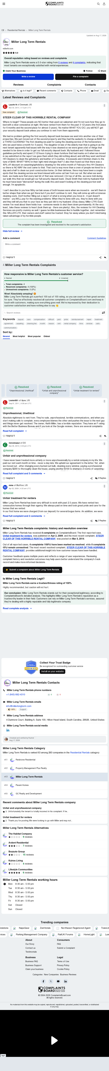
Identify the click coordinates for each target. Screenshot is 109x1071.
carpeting (19, 323)
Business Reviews (68, 975)
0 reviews (63, 63)
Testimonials (31, 952)
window (89, 323)
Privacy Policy (63, 965)
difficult (51, 319)
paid (59, 319)
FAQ (59, 944)
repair (89, 319)
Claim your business (34, 969)
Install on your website (52, 672)
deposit (20, 319)
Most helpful (19, 336)
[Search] (51, 312)
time (81, 323)
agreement (8, 323)
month (42, 323)
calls (97, 323)
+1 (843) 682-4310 (15, 695)
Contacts (90, 85)
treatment (98, 319)
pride (66, 319)
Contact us (30, 948)
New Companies (51, 975)
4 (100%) (21, 287)
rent (58, 323)
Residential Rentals (80, 753)
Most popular (34, 336)
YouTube (58, 981)
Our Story (29, 944)
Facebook (43, 981)
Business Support (33, 965)
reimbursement (77, 319)
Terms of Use (63, 962)
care (28, 319)
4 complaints (79, 63)
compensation (39, 319)
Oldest (47, 336)
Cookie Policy (63, 969)
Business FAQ (31, 962)
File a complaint (80, 77)
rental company (70, 323)
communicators (10, 328)
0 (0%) (21, 290)
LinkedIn (65, 981)
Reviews (18, 85)
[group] (8, 91)
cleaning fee (31, 323)
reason (51, 323)
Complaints (54, 85)
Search (98, 3)
